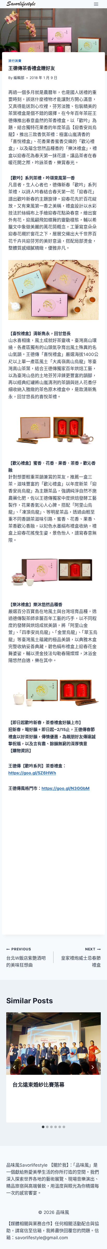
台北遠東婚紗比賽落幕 (38, 1085)
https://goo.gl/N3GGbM (66, 788)
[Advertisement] (53, 870)
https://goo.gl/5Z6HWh (32, 772)
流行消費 (14, 61)
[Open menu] (96, 4)
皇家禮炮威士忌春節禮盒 (81, 957)
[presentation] (53, 1043)
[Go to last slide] (14, 1067)
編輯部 (19, 78)
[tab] (43, 1127)
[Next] (92, 1067)
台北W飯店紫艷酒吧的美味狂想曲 (26, 957)
